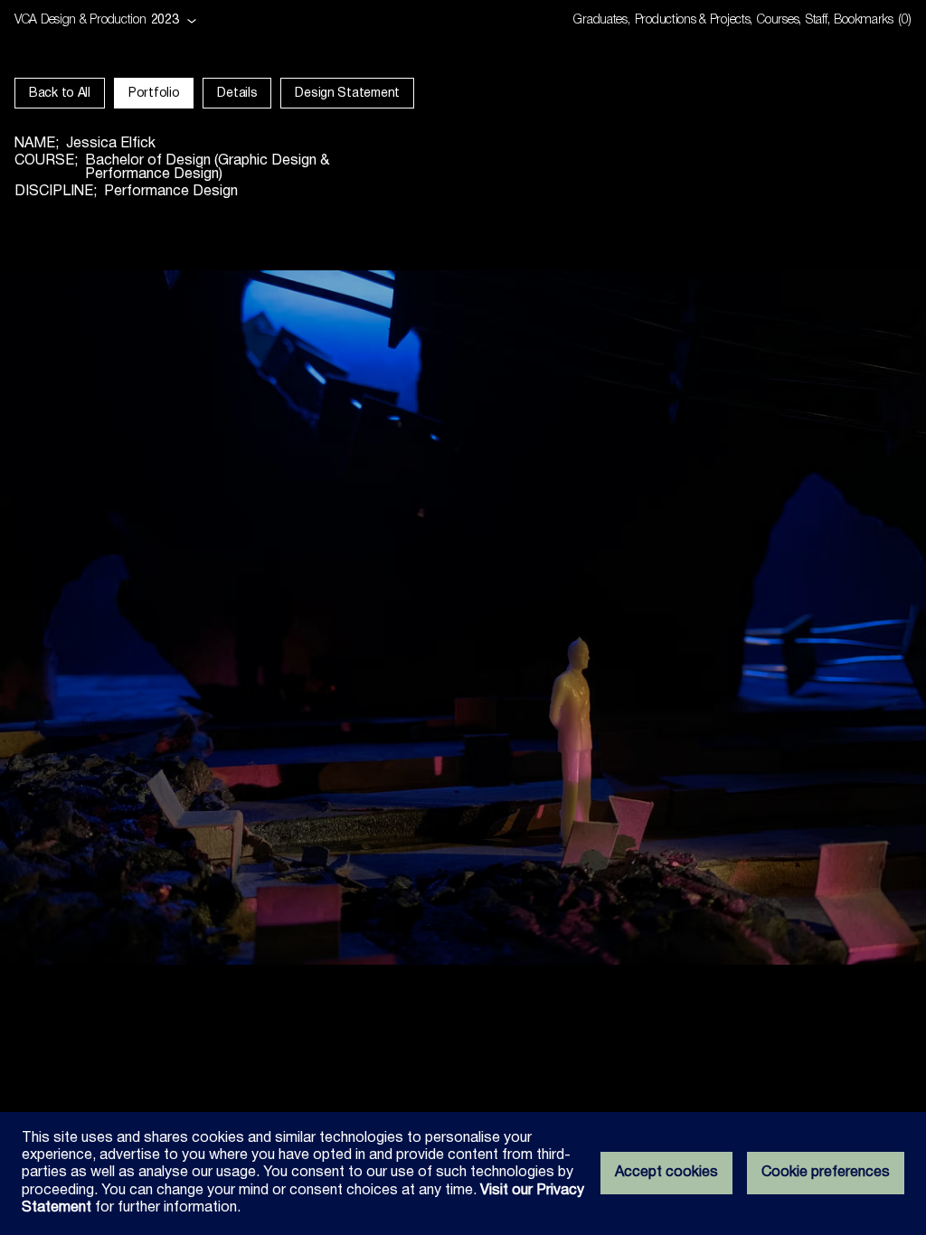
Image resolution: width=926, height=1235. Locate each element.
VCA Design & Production (80, 20)
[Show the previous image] (231, 617)
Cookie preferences (825, 1172)
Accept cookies (666, 1172)
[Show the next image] (694, 617)
